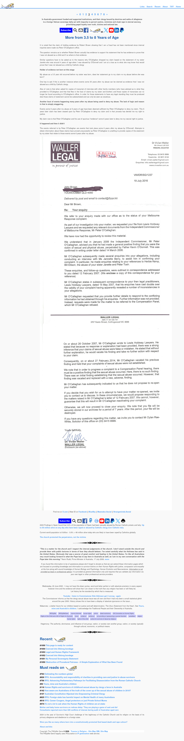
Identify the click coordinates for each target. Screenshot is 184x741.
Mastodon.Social (104, 511)
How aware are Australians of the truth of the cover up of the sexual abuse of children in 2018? (88, 690)
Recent (157, 6)
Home (178, 6)
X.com (65, 511)
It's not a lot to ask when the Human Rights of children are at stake (75, 703)
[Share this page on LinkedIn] (117, 31)
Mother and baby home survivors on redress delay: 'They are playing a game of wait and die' (79, 707)
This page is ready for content (59, 645)
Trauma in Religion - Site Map (83, 731)
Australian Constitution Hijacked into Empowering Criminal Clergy (75, 693)
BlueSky (92, 511)
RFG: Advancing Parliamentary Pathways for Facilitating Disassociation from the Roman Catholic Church (93, 680)
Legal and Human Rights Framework (62, 652)
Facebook (83, 511)
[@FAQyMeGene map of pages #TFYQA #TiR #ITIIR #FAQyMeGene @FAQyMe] (7, 8)
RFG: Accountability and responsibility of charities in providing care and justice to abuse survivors (90, 677)
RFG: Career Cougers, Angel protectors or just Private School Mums (76, 700)
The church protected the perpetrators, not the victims (63, 537)
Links (142, 6)
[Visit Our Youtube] (111, 31)
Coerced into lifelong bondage (59, 648)
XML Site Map (102, 731)
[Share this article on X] (106, 31)
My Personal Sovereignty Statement (62, 658)
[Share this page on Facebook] (86, 31)
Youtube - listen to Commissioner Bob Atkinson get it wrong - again (92, 596)
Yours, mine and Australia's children (60, 683)
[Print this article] (123, 522)
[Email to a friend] (80, 31)
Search (149, 6)
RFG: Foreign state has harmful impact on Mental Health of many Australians (80, 697)
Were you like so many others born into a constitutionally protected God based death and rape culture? (83, 722)
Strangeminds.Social (122, 511)
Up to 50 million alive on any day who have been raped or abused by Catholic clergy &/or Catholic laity (92, 526)
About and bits (46, 726)
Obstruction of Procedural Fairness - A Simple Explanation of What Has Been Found (84, 662)
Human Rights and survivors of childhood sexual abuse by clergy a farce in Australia (83, 687)
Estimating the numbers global (59, 673)
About (165, 6)
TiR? (172, 6)
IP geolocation (83, 733)
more (107, 559)
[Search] (75, 31)
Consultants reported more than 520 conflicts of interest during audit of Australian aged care (79, 710)
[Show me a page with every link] (95, 31)
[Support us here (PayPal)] (122, 31)
